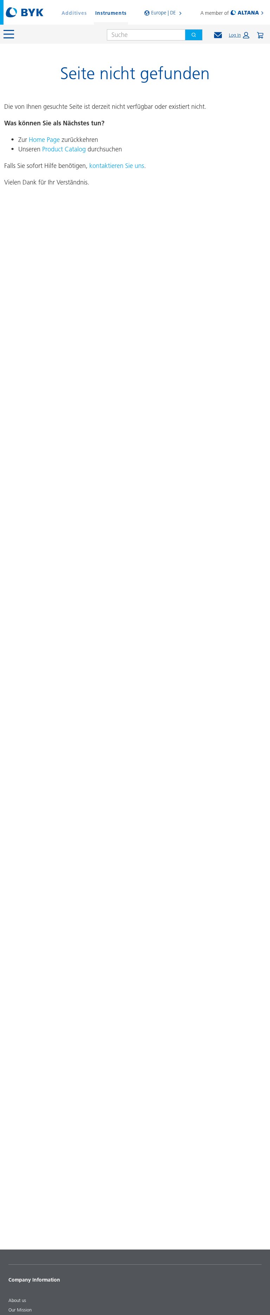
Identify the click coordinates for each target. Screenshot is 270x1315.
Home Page (44, 140)
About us (17, 1300)
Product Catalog (64, 149)
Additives (74, 13)
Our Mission (20, 1310)
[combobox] (143, 35)
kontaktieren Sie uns (116, 166)
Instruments (111, 13)
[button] (239, 35)
